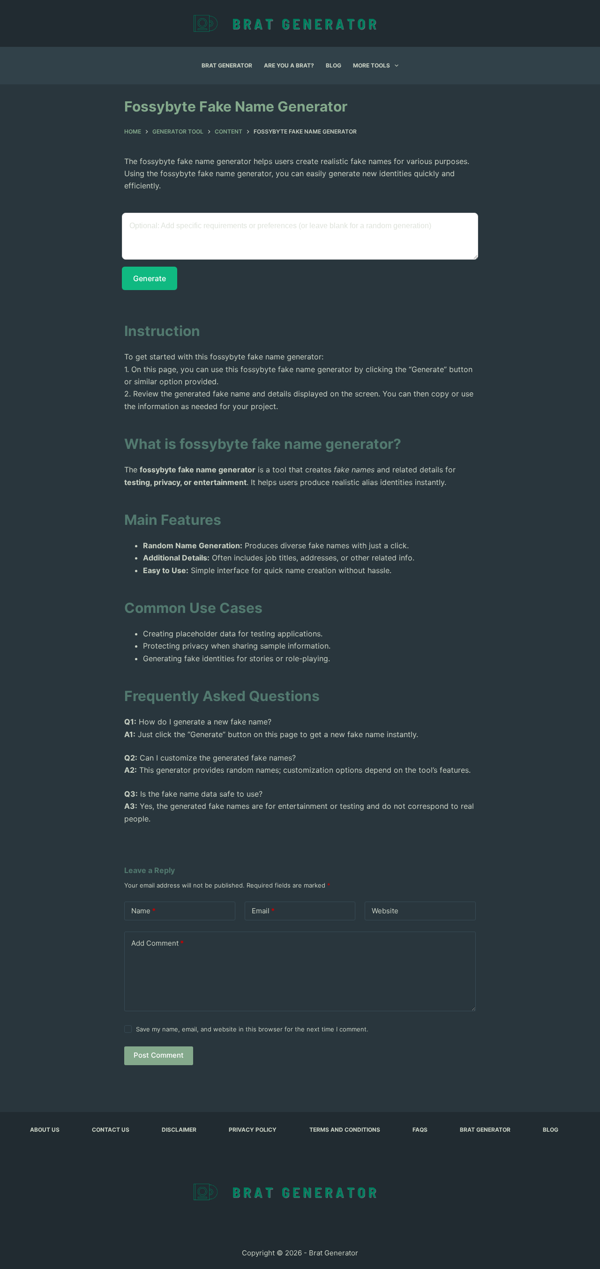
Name (143, 910)
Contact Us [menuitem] (110, 1129)
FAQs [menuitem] (420, 1129)
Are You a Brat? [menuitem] (289, 65)
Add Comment (157, 943)
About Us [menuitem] (45, 1129)
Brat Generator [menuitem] (227, 65)
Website (385, 910)
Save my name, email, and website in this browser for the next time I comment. (252, 1029)
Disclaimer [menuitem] (179, 1129)
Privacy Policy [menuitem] (253, 1129)
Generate (149, 278)
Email (263, 910)
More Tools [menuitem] (371, 65)
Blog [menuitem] (333, 65)
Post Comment (159, 1055)
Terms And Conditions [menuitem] (344, 1129)
